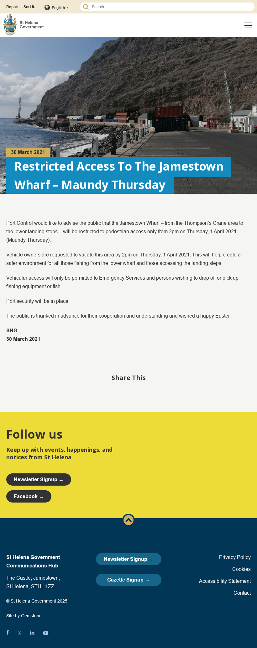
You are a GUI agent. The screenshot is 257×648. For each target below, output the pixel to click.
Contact (242, 593)
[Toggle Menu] (248, 25)
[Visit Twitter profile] (19, 633)
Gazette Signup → (128, 580)
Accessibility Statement (225, 581)
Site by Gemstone (24, 615)
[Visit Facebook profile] (7, 633)
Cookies (241, 569)
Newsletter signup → (39, 479)
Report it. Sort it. (20, 6)
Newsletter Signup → (129, 559)
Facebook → (29, 496)
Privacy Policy (235, 557)
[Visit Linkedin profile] (32, 633)
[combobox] (170, 7)
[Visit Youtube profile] (45, 633)
